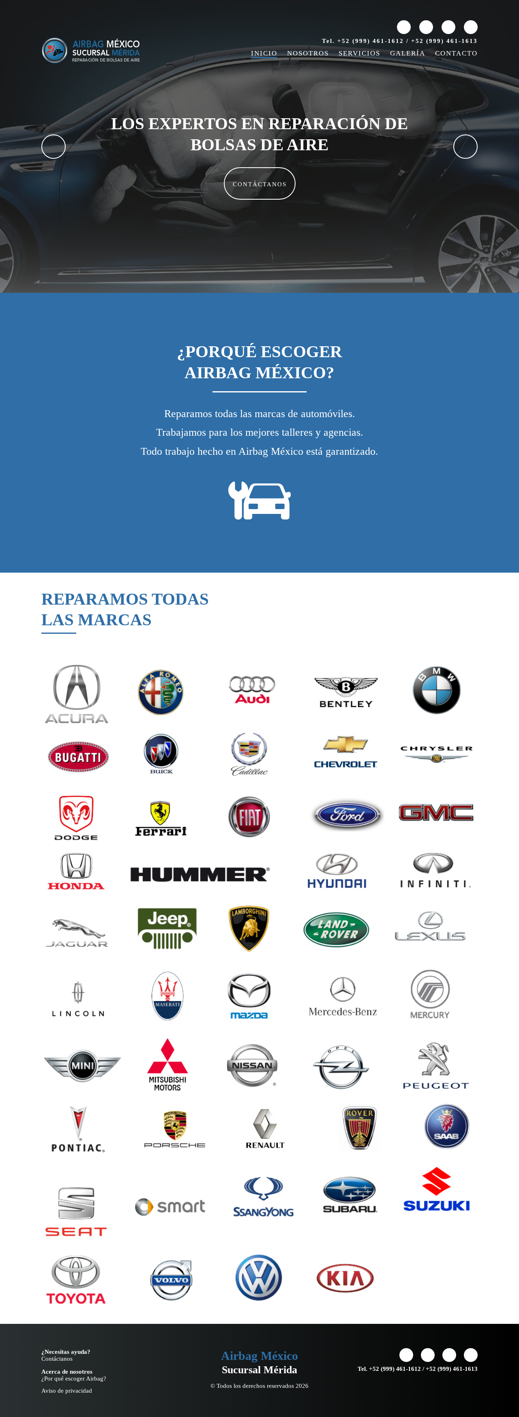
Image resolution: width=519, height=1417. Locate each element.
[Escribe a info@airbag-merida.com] (404, 27)
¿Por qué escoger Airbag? (73, 1378)
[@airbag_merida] (448, 27)
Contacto (456, 53)
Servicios (359, 53)
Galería (407, 53)
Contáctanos (260, 184)
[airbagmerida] (426, 27)
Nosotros (308, 53)
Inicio (264, 53)
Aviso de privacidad (66, 1390)
